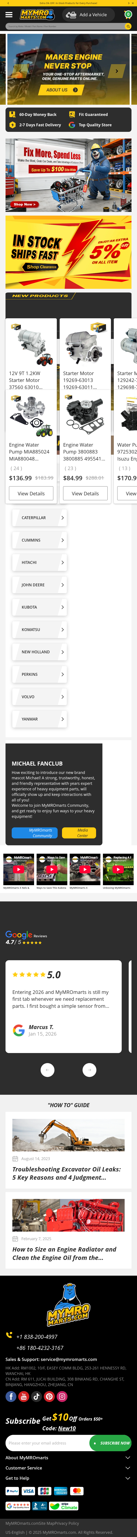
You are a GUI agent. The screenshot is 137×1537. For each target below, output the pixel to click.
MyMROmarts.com (22, 1523)
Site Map (47, 1523)
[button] (20, 71)
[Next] (128, 3)
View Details (31, 493)
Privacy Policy (67, 1523)
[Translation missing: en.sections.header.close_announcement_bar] (132, 3)
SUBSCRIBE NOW (115, 1443)
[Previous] (8, 3)
